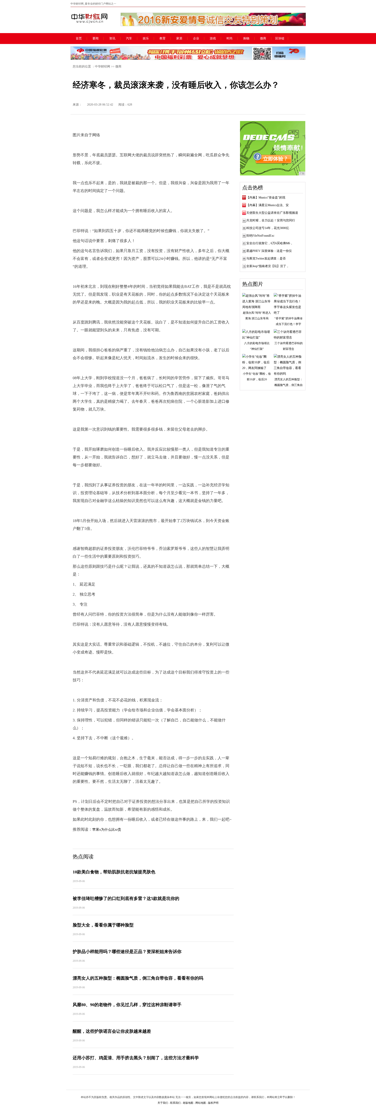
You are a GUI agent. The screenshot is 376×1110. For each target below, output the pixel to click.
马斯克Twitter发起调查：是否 (266, 258)
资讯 (112, 38)
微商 (263, 38)
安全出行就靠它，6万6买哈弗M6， (269, 243)
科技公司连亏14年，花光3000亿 (267, 228)
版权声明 (213, 1102)
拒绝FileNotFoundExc (260, 235)
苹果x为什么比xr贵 (106, 829)
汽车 (129, 38)
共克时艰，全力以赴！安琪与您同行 (270, 220)
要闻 (95, 38)
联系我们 (175, 1102)
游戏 (213, 38)
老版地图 (188, 1102)
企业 (196, 38)
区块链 (279, 38)
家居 (179, 38)
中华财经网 (102, 66)
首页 (79, 38)
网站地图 (200, 1102)
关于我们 (163, 1102)
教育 (162, 38)
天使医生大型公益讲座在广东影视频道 (272, 212)
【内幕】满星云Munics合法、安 (267, 205)
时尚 (230, 38)
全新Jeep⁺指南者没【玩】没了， (267, 266)
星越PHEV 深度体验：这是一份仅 (269, 251)
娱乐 (146, 38)
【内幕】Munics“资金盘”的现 (265, 197)
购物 (246, 38)
